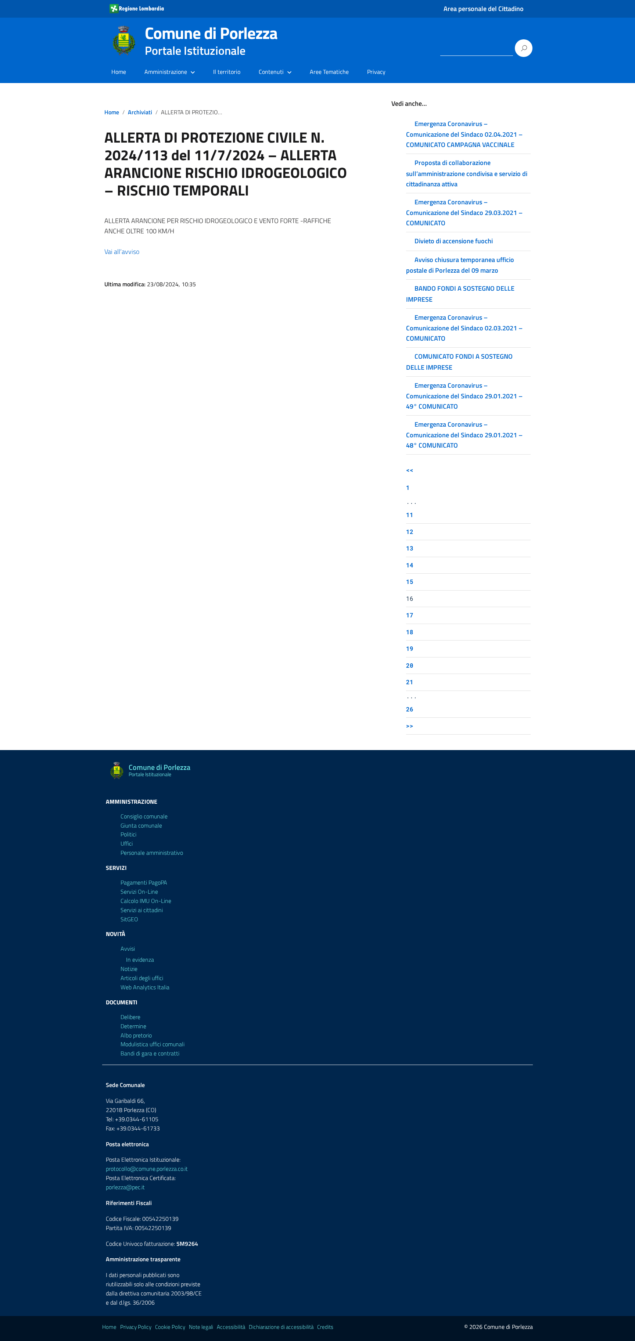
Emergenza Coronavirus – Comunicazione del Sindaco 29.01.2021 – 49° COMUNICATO (464, 395)
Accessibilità (231, 1327)
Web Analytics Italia (145, 987)
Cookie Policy (170, 1327)
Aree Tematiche (329, 71)
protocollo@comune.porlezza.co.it (147, 1168)
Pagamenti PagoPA (144, 882)
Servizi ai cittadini (142, 910)
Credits (325, 1327)
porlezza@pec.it (125, 1187)
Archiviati (140, 112)
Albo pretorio (136, 1035)
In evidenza (140, 959)
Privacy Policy (135, 1327)
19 (409, 648)
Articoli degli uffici (142, 978)
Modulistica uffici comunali (152, 1044)
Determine (133, 1026)
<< (409, 470)
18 (409, 632)
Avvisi (128, 948)
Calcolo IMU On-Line (146, 900)
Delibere (130, 1016)
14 (409, 565)
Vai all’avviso (121, 252)
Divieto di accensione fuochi (454, 241)
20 (409, 665)
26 (409, 709)
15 (409, 581)
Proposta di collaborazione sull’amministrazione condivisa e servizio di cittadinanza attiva (466, 173)
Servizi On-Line (139, 891)
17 (409, 615)
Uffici (127, 843)
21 (409, 682)
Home (118, 71)
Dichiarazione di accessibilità (281, 1327)
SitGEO (129, 919)
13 (409, 548)
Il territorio (226, 71)
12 (409, 531)
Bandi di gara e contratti (150, 1053)
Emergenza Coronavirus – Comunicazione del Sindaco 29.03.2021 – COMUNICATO (464, 212)
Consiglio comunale (144, 816)
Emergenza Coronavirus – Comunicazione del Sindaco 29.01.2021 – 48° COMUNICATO (464, 434)
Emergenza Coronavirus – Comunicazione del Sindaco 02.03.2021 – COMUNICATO (464, 327)
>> (409, 725)
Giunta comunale (141, 825)
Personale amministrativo (152, 852)
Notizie (129, 968)
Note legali (201, 1327)
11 (409, 515)
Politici (128, 834)
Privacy (376, 71)
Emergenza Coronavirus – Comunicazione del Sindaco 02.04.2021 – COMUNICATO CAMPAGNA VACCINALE (464, 134)
